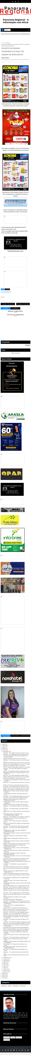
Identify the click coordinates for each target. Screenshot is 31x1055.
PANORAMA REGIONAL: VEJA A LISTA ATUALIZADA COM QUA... (16, 856)
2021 (3, 973)
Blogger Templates (20, 1048)
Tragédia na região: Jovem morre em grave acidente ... (16, 890)
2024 (3, 747)
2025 (3, 745)
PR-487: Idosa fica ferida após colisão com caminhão (16, 767)
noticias (7, 42)
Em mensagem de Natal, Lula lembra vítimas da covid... (15, 794)
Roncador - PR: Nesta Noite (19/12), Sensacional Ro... (16, 826)
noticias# (7, 289)
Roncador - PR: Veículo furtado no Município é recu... (16, 937)
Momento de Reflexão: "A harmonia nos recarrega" (16, 866)
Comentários (25, 735)
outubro (5, 959)
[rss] (19, 1050)
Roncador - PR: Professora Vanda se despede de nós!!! (16, 922)
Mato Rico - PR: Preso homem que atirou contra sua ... (16, 783)
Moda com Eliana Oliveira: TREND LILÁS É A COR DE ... (16, 875)
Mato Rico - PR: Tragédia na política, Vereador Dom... (16, 754)
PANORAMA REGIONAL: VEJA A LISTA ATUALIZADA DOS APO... (16, 833)
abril (4, 967)
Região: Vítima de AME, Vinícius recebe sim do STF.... (16, 909)
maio (4, 966)
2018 (3, 978)
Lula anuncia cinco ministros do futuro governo (15, 907)
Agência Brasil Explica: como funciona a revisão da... (16, 888)
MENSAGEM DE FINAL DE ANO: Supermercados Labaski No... (15, 802)
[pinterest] (11, 1050)
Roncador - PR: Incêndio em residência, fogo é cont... (16, 887)
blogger (5, 308)
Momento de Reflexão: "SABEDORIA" (12, 899)
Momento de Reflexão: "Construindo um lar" (14, 778)
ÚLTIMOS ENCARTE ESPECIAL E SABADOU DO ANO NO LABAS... (15, 756)
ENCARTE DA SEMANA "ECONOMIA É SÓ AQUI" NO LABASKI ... (16, 862)
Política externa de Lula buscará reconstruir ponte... (16, 785)
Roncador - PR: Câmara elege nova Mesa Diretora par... (15, 809)
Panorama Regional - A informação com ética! (16, 21)
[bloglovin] (14, 1050)
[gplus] (8, 1050)
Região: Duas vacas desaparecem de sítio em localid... (16, 764)
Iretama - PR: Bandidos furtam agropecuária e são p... (16, 771)
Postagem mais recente (8, 304)
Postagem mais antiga (23, 304)
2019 (3, 976)
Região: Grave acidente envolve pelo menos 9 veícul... (16, 843)
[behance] (22, 1050)
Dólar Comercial (15, 353)
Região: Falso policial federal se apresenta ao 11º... (15, 860)
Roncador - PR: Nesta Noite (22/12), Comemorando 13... (16, 806)
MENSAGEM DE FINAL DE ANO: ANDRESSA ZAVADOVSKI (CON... (14, 831)
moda (10, 985)
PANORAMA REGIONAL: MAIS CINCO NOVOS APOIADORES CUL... (15, 947)
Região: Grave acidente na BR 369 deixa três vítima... (16, 789)
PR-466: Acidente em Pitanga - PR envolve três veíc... (16, 915)
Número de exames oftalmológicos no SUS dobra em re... (16, 895)
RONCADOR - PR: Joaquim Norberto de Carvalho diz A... (16, 812)
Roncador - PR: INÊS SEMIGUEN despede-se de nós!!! (15, 950)
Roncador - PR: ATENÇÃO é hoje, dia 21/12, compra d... (16, 816)
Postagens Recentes (5, 736)
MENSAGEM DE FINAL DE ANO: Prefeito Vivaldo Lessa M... (15, 791)
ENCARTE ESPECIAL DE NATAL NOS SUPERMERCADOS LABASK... (12, 814)
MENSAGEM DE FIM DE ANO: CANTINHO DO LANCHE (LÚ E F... (15, 819)
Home (2, 42)
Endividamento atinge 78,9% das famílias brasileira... (16, 927)
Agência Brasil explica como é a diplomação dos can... (16, 885)
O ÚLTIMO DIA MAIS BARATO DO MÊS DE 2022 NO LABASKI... (16, 780)
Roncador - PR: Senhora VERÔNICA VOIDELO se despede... (15, 932)
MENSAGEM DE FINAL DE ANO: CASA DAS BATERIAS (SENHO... (14, 854)
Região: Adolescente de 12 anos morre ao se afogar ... (16, 776)
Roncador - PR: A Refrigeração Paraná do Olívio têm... (16, 796)
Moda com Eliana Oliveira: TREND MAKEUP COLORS (16, 923)
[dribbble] (17, 1050)
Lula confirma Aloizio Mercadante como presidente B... (16, 869)
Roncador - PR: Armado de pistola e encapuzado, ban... (15, 821)
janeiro (5, 972)
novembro (6, 957)
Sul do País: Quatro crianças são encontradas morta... (16, 858)
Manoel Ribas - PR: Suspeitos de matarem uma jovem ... (15, 944)
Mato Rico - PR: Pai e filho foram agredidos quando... (16, 912)
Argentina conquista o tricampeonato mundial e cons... (15, 836)
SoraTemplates (10, 1048)
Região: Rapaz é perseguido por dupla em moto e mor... (15, 839)
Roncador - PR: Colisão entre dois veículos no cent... (16, 753)
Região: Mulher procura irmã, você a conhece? (14, 758)
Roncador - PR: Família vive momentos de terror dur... (16, 901)
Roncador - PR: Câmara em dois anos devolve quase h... (16, 760)
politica (22, 985)
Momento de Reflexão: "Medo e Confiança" (14, 765)
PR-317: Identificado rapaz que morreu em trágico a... (16, 929)
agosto (5, 962)
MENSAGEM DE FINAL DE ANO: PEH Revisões (15, 804)
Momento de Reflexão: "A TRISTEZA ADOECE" (15, 910)
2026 (3, 744)
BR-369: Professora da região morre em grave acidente (14, 897)
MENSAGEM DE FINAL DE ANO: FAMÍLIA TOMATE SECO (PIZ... (16, 841)
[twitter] (15, 1)
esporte (3, 985)
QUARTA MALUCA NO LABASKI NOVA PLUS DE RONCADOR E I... (15, 871)
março (5, 969)
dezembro (6, 751)
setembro (6, 960)
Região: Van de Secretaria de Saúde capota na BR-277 (16, 955)
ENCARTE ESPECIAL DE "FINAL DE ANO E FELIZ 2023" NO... (16, 773)
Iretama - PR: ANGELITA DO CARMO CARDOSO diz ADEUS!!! (16, 851)
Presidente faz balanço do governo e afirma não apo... (16, 762)
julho (4, 963)
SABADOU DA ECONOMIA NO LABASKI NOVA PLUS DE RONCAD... (16, 903)
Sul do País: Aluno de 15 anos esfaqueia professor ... (16, 797)
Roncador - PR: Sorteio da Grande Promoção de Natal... (15, 769)
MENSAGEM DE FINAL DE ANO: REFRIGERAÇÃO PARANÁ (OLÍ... (16, 848)
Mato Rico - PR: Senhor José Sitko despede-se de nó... (15, 828)
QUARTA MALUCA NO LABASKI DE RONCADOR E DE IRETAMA (16, 925)
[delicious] (28, 1050)
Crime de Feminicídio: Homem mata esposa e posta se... (16, 935)
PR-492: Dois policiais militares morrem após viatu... (16, 873)
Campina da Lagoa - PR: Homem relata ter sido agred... (15, 881)
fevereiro (5, 970)
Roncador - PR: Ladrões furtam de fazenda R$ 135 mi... (15, 952)
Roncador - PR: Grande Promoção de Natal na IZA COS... (15, 920)
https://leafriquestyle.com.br (15, 251)
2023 (3, 748)
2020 (3, 975)
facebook (15, 308)
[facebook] (12, 1)
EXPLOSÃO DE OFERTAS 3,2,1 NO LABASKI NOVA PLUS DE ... (16, 878)
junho (4, 964)
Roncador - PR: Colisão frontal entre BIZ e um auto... (16, 786)
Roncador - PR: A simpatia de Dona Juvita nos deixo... (16, 892)
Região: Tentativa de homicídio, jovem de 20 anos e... (16, 788)
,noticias (22, 61)
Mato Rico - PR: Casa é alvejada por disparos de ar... (16, 775)
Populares (15, 735)
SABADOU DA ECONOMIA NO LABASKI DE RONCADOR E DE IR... (14, 800)
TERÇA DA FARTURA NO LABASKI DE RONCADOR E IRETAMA (16, 824)
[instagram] (18, 1)
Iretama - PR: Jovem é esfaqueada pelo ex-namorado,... (14, 906)
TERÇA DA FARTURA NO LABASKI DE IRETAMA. (15, 930)
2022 (3, 750)
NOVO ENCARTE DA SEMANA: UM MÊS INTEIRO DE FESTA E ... (16, 917)
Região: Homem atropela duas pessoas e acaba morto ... (15, 939)
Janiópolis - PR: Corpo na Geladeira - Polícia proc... (15, 913)
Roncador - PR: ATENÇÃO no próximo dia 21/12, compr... (15, 864)
